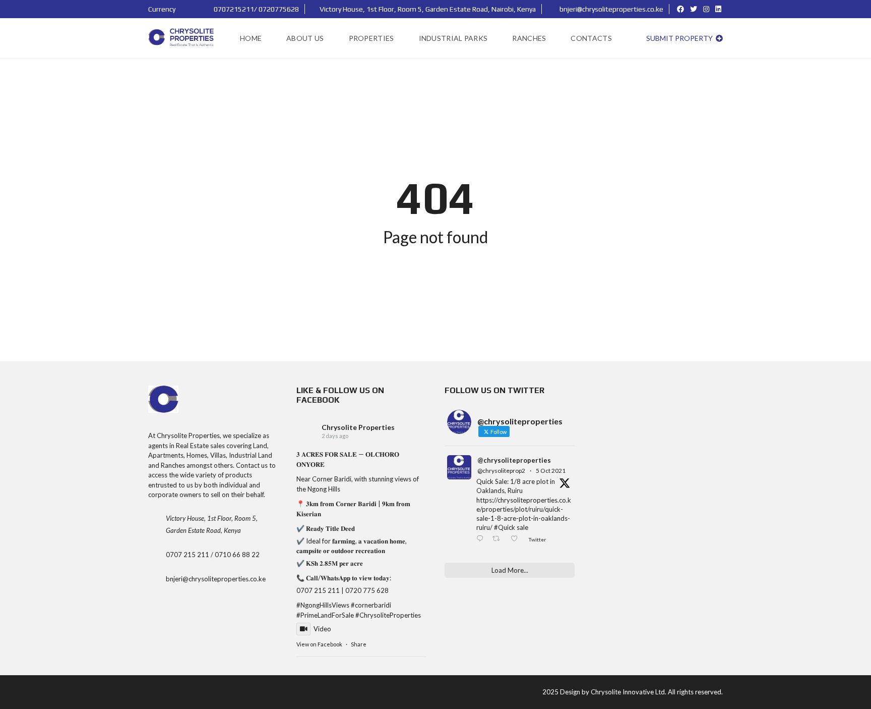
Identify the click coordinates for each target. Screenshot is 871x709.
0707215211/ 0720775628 (255, 9)
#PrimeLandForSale (325, 615)
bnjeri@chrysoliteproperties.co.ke (610, 9)
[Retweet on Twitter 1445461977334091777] (499, 539)
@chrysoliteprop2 (501, 470)
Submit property (680, 38)
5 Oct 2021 (551, 470)
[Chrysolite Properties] (182, 38)
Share (358, 644)
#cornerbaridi (371, 605)
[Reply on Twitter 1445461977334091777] (482, 539)
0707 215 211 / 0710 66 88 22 (213, 555)
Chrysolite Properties (358, 427)
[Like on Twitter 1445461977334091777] (517, 539)
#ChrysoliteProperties (388, 615)
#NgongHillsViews (322, 605)
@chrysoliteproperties (514, 460)
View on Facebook (319, 644)
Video (322, 629)
